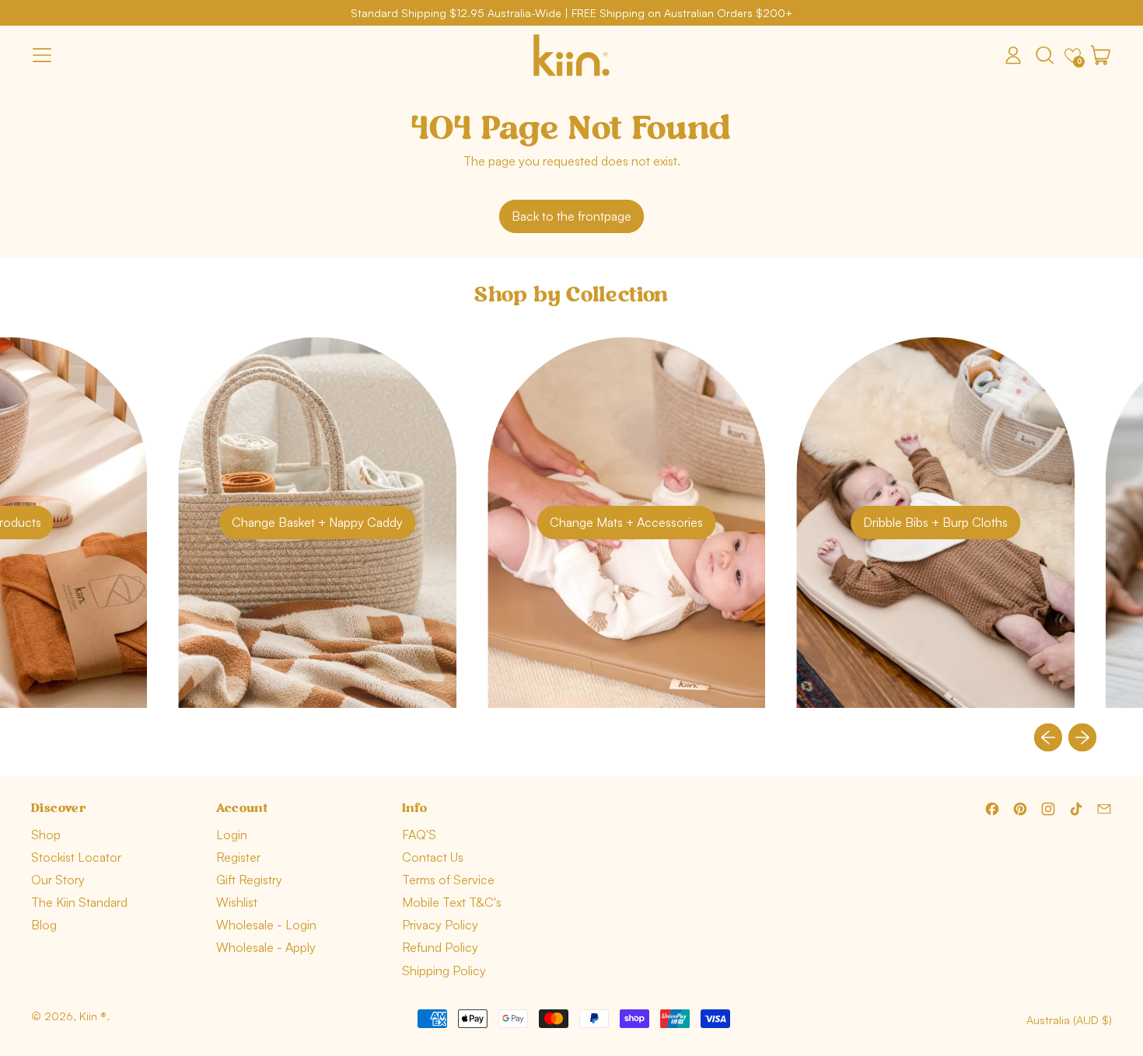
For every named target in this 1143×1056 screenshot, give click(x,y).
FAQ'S (419, 834)
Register (238, 857)
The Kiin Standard (79, 902)
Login (231, 834)
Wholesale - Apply (266, 947)
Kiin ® (93, 1016)
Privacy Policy (440, 924)
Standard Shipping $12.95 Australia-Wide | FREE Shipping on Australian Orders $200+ (571, 12)
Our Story (58, 879)
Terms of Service (448, 879)
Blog (44, 924)
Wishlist (236, 902)
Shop (46, 834)
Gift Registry (249, 879)
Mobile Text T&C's (452, 902)
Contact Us (432, 857)
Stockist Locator (76, 857)
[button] (1044, 55)
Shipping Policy (444, 970)
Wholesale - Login (266, 924)
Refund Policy (440, 947)
